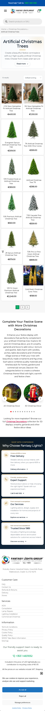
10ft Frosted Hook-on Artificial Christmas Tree (12, 181)
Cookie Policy (16, 708)
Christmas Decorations (18, 29)
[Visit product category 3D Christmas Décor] (33, 393)
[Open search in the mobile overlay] (22, 21)
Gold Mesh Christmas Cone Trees (33, 290)
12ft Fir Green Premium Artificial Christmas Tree (11, 290)
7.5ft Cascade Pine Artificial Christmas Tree (33, 217)
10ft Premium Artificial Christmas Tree (12, 218)
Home (3, 29)
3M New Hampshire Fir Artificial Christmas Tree (34, 108)
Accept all (22, 690)
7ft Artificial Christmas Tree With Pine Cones (33, 145)
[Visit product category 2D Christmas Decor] (11, 393)
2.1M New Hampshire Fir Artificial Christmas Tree (12, 108)
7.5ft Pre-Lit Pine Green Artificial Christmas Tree (34, 254)
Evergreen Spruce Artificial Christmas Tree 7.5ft (11, 145)
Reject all (22, 696)
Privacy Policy (27, 708)
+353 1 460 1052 (30, 3)
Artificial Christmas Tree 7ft (33, 181)
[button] (41, 673)
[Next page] (27, 307)
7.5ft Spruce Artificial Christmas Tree (12, 254)
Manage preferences (22, 702)
